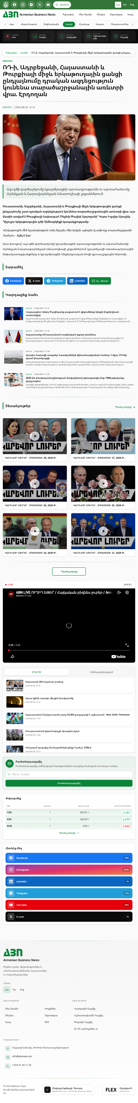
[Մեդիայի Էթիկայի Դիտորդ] (6, 4)
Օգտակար (116, 14)
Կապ (130, 14)
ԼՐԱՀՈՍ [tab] (36, 672)
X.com (36, 280)
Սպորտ (100, 24)
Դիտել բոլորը (67, 832)
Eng (132, 4)
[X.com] (39, 4)
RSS (47, 1022)
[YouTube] (48, 4)
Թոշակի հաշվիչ (83, 1022)
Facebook (15, 280)
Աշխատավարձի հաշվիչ (88, 1015)
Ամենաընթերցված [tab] (101, 672)
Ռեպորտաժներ (120, 24)
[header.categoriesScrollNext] (132, 24)
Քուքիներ (50, 1008)
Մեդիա (101, 14)
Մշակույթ (84, 24)
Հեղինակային (51, 24)
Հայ (118, 4)
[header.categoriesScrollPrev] (5, 24)
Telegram (57, 280)
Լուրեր (69, 24)
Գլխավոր (68, 14)
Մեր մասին (85, 14)
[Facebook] (14, 4)
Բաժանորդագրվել (69, 783)
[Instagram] (23, 4)
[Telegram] (31, 4)
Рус (125, 4)
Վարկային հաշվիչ (85, 1008)
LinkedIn (80, 280)
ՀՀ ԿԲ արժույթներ (84, 1028)
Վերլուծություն (29, 24)
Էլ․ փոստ (102, 280)
